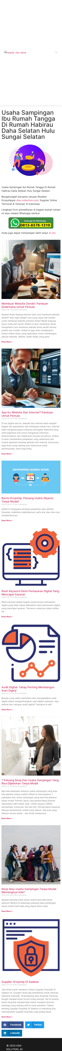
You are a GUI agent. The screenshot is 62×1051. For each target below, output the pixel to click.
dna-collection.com (27, 200)
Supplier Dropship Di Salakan (20, 981)
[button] (13, 1024)
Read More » (7, 342)
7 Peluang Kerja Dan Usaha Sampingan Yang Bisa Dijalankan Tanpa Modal (30, 782)
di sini (52, 232)
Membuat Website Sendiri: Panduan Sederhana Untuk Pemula (25, 305)
